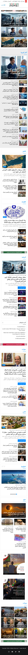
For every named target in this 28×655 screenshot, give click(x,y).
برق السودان (22, 367)
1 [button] (16, 494)
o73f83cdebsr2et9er (20, 338)
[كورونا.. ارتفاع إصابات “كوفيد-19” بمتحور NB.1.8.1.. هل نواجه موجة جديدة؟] (23, 123)
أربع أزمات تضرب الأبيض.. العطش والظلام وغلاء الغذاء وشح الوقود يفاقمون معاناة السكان (10, 244)
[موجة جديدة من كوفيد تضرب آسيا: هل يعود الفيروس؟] (23, 136)
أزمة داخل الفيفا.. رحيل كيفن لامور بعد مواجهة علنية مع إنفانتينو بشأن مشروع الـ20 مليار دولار (9, 301)
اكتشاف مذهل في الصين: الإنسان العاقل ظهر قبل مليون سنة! (20, 529)
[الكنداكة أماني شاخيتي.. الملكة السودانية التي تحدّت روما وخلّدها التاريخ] (7, 633)
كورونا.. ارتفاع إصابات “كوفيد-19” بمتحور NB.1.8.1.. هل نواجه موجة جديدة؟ (11, 124)
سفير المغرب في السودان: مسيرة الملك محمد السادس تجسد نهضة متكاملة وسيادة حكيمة (10, 405)
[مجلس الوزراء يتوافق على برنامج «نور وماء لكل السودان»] (22, 232)
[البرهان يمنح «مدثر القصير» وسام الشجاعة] (22, 194)
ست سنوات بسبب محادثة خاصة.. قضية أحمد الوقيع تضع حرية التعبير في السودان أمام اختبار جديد (10, 459)
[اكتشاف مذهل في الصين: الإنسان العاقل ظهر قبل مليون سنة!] (20, 522)
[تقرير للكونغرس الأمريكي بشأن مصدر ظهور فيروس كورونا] (23, 143)
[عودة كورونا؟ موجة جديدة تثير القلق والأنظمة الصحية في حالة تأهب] (23, 116)
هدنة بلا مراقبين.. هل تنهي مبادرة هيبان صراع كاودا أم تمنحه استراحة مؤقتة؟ (10, 181)
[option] (14, 30)
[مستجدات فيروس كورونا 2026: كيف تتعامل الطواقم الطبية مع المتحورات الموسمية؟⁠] (14, 32)
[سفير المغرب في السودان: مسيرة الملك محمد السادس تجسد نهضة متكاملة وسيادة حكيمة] (22, 403)
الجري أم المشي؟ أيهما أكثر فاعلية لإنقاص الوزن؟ (20, 637)
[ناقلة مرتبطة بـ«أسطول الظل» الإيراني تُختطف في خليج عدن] (7, 42)
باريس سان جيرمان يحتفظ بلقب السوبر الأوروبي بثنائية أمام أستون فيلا (10, 308)
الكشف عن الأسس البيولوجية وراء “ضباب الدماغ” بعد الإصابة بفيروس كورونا (11, 111)
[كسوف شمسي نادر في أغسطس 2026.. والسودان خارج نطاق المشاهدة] (14, 510)
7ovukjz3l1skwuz (21, 326)
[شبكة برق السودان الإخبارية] (14, 5)
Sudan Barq (22, 648)
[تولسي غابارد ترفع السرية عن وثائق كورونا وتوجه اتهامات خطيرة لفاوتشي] (23, 90)
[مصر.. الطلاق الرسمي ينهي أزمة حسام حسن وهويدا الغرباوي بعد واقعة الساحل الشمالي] (7, 622)
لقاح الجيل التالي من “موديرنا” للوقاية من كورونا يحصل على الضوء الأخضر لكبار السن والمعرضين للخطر (10, 131)
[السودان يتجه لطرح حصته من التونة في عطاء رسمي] (22, 238)
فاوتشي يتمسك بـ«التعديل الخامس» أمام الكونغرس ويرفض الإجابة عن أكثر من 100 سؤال (10, 84)
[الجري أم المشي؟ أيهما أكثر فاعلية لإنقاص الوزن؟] (20, 633)
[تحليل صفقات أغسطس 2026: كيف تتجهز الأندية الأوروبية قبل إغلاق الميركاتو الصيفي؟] (14, 20)
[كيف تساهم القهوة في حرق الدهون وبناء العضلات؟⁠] (7, 612)
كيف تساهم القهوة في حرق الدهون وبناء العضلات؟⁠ (8, 615)
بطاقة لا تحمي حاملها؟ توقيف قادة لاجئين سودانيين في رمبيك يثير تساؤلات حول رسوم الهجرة (10, 187)
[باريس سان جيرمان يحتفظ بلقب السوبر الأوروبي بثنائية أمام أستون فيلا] (22, 306)
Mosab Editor (21, 77)
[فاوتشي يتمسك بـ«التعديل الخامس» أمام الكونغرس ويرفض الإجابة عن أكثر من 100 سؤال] (23, 83)
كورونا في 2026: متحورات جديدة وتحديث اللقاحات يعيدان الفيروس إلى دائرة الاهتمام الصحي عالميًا (10, 97)
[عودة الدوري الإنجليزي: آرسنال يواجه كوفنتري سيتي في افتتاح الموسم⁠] (22, 292)
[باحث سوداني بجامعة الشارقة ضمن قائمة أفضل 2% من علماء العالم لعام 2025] (7, 522)
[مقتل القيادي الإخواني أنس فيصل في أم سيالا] (22, 397)
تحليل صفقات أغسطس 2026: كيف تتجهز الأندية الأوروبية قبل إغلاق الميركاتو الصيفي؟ (15, 279)
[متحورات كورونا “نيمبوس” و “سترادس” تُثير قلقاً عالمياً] (23, 103)
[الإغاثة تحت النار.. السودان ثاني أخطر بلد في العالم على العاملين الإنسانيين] (22, 452)
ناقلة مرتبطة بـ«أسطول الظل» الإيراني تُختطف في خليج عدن (7, 45)
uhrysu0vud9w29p (20, 336)
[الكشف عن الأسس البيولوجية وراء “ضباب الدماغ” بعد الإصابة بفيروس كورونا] (23, 109)
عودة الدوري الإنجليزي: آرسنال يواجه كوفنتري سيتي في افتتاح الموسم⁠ (10, 294)
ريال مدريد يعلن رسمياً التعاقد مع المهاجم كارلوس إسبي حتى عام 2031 (10, 315)
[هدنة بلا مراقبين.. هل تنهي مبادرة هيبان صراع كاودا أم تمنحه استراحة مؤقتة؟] (22, 181)
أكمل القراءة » (22, 287)
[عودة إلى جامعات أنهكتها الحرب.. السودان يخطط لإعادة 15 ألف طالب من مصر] (20, 42)
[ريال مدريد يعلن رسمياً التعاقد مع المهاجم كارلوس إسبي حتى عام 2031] (22, 313)
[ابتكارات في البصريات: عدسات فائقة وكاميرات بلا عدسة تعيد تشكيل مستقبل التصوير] (20, 537)
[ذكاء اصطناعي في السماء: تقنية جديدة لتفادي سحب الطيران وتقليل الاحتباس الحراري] (14, 477)
